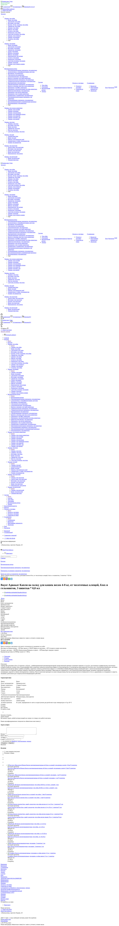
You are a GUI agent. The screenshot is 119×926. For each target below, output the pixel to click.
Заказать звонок (5, 331)
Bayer (2, 598)
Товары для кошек (16, 372)
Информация (4, 880)
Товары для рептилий (17, 490)
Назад (9, 341)
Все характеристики (7, 631)
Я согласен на (17, 741)
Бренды (3, 900)
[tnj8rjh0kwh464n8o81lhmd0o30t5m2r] (15, 592)
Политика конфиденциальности (10, 889)
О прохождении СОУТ (7, 892)
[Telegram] (11, 579)
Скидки (10, 498)
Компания (4, 864)
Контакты (4, 869)
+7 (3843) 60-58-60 (6, 10)
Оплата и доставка (13, 512)
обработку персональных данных (21, 741)
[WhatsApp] (9, 579)
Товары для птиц (16, 451)
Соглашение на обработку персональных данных (15, 888)
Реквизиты (4, 877)
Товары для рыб (16, 465)
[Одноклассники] (4, 579)
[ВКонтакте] (2, 579)
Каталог (10, 342)
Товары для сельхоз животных (20, 435)
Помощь (3, 883)
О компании (11, 520)
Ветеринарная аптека (17, 397)
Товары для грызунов (17, 477)
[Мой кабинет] (2, 314)
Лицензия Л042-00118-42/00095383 (11, 878)
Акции (3, 872)
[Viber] (7, 579)
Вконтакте (9, 553)
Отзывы (3, 897)
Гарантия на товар (6, 886)
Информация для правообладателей (11, 891)
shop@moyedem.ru (7, 550)
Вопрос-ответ (5, 899)
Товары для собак (16, 347)
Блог (2, 875)
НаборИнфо (4, 921)
